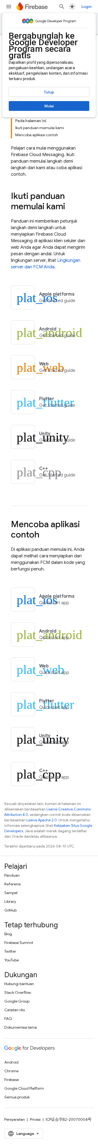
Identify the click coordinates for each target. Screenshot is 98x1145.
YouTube (11, 960)
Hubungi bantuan (19, 983)
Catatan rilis (14, 1009)
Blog (8, 933)
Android (11, 1062)
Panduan (12, 875)
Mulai (49, 106)
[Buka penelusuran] (62, 6)
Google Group (16, 1001)
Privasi (35, 1119)
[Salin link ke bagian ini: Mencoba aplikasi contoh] (44, 535)
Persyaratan (14, 1119)
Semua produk (17, 1097)
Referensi (12, 884)
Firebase (11, 1079)
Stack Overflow (17, 992)
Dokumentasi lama (20, 1027)
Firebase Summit (18, 942)
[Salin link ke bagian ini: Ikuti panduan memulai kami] (70, 207)
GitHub (10, 910)
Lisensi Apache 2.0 (41, 820)
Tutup (49, 92)
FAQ (8, 1018)
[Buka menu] (8, 6)
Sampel (10, 892)
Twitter (10, 951)
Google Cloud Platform (24, 1088)
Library (10, 901)
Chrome (11, 1070)
